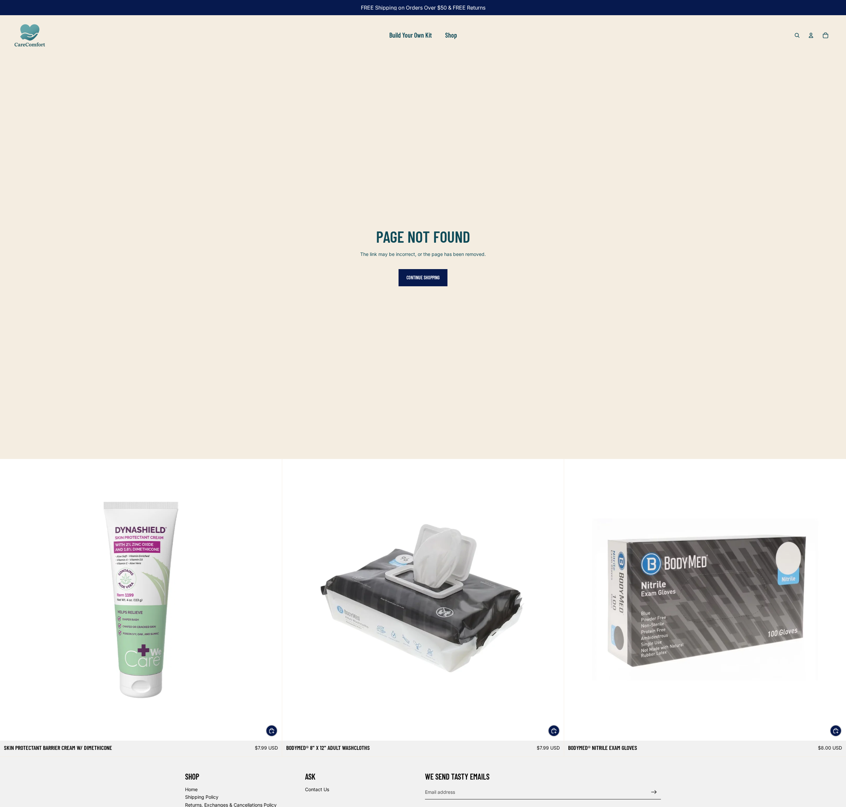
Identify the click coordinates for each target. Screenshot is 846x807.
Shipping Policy (201, 797)
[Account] (811, 35)
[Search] (797, 35)
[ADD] (272, 731)
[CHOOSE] (836, 731)
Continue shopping (423, 277)
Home (191, 789)
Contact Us (317, 789)
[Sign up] (654, 792)
